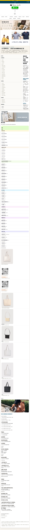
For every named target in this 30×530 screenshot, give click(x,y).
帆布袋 (17, 521)
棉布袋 (3, 77)
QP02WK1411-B (4, 238)
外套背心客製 (3, 95)
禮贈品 (7, 525)
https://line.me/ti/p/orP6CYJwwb (6, 278)
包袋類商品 (3, 16)
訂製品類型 (9, 525)
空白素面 (3, 524)
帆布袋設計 (14, 521)
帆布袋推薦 (10, 521)
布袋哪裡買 (9, 524)
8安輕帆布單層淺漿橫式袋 (4, 264)
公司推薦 (15, 524)
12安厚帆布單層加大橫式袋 (5, 358)
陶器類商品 (16, 16)
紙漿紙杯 (3, 68)
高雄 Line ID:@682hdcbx (5, 288)
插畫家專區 (14, 18)
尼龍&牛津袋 (3, 65)
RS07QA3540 (3, 200)
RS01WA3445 (3, 194)
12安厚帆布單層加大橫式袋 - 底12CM (6, 378)
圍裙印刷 (3, 91)
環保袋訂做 (25, 521)
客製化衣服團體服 (21, 521)
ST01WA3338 (3, 219)
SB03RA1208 (3, 169)
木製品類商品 (11, 16)
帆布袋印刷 (3, 521)
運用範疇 (10, 18)
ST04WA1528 (3, 244)
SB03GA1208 (3, 180)
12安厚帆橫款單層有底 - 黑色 (5, 395)
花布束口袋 (13, 525)
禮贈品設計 (18, 524)
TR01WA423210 (4, 208)
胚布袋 (21, 524)
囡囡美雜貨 (18, 18)
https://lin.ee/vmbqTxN (23, 52)
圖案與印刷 (27, 16)
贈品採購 (3, 88)
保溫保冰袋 (3, 99)
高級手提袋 (3, 72)
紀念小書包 (3, 73)
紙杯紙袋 (3, 61)
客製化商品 (20, 16)
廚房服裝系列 (3, 102)
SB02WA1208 (3, 163)
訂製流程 (23, 16)
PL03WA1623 (3, 143)
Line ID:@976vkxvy (5, 275)
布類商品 (6, 16)
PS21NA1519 (3, 151)
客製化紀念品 (3, 76)
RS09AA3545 (3, 203)
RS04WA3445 (3, 197)
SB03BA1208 (3, 166)
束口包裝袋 (3, 69)
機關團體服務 (3, 525)
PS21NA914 (3, 157)
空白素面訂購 (3, 87)
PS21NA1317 (3, 154)
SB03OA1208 (3, 183)
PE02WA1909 (3, 241)
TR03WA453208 (4, 211)
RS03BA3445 (3, 191)
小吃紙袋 (3, 62)
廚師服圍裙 (3, 84)
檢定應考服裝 (3, 92)
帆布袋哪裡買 (7, 521)
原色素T (3, 83)
